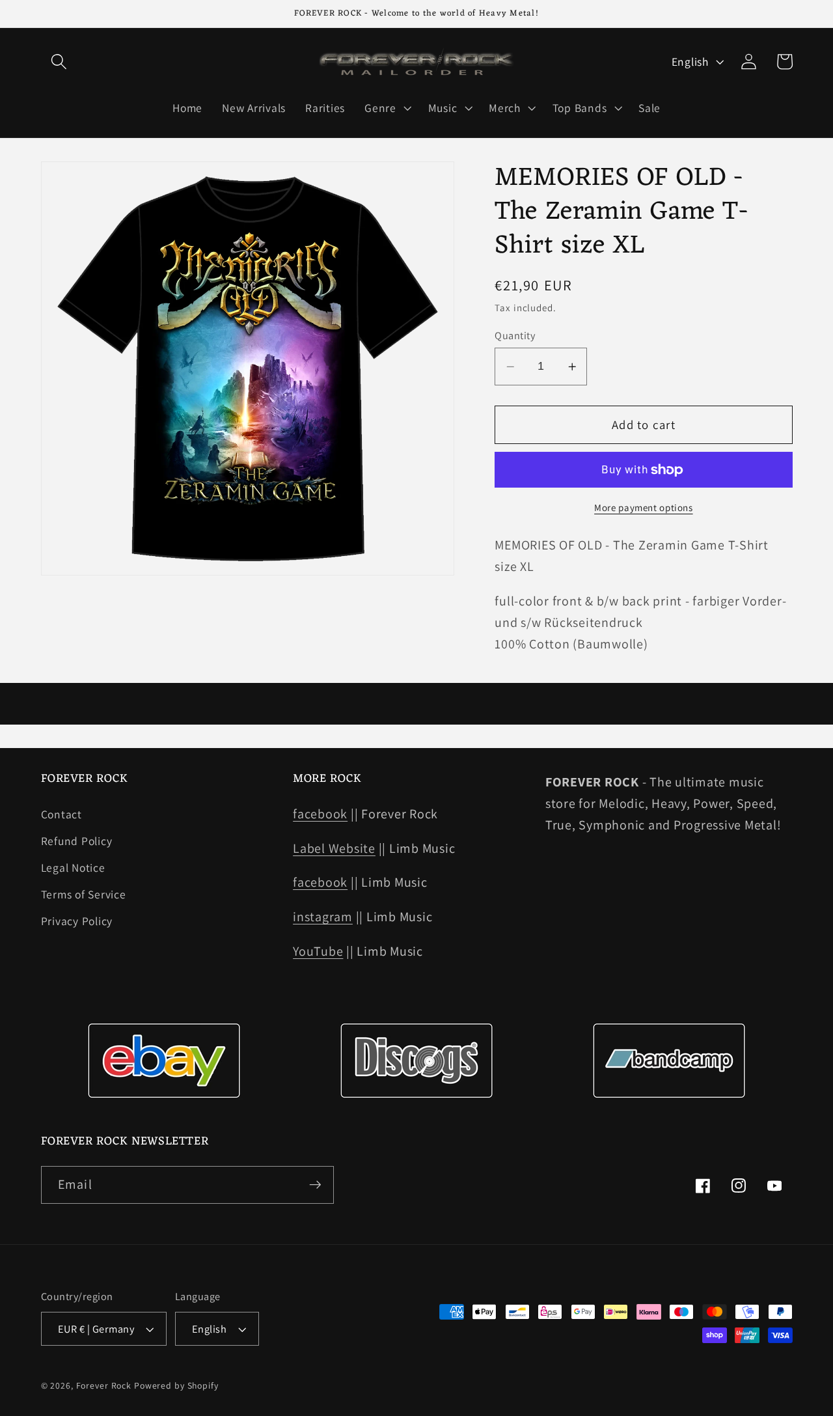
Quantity (515, 335)
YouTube (318, 951)
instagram (323, 916)
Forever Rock (104, 1385)
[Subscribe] (315, 1185)
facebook (320, 813)
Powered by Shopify (176, 1385)
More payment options (643, 508)
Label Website (334, 848)
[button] (59, 61)
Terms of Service (83, 894)
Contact (61, 814)
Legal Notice (73, 867)
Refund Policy (77, 840)
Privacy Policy (77, 920)
